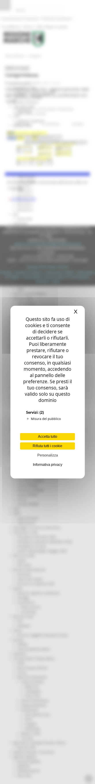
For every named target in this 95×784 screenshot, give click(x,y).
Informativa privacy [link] (47, 464)
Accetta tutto (47, 436)
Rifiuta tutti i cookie (47, 446)
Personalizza (47, 455)
